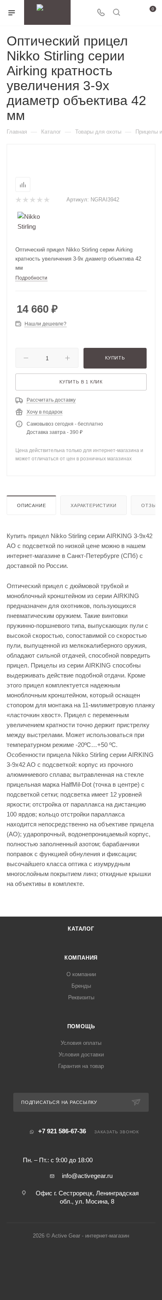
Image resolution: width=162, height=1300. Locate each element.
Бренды (81, 986)
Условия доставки (81, 1054)
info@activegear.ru (87, 1175)
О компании (81, 974)
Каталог (81, 929)
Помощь (81, 1026)
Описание (31, 505)
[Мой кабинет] (132, 13)
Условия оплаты (81, 1043)
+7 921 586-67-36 (62, 1131)
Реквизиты (81, 997)
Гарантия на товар (81, 1066)
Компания (81, 958)
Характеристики (93, 505)
